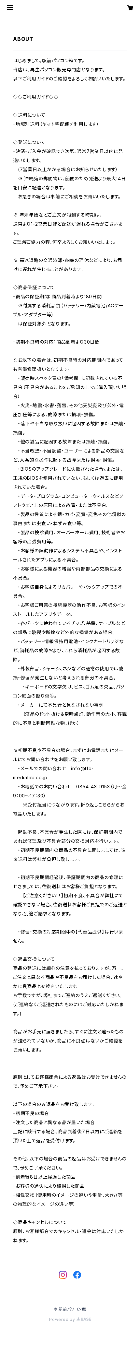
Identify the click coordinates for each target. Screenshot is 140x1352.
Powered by (63, 1319)
